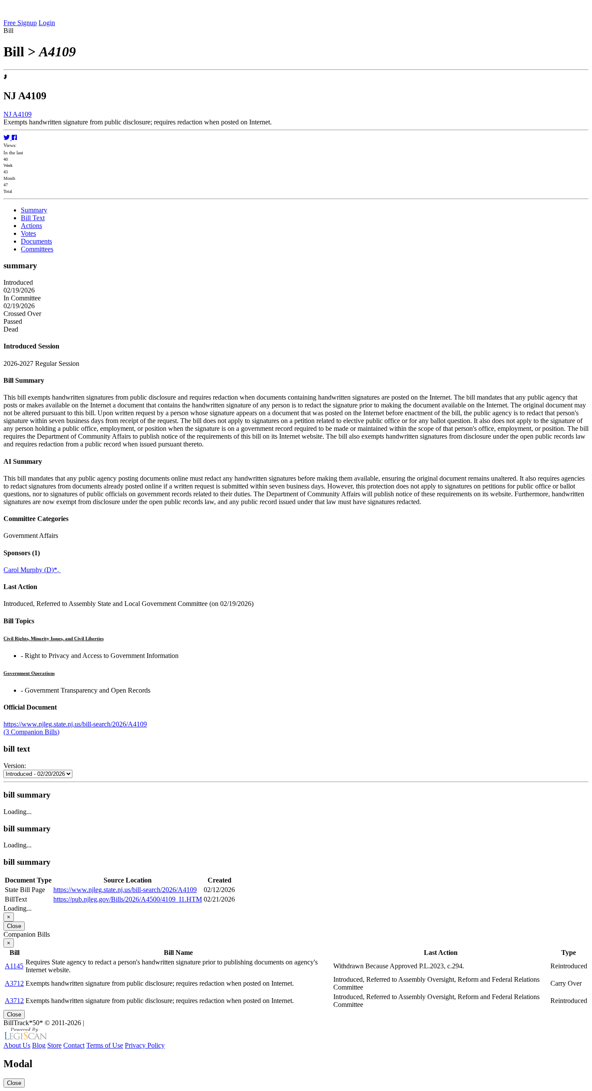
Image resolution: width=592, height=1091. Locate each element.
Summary (34, 210)
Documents (36, 241)
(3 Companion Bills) (31, 732)
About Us (16, 1045)
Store (54, 1045)
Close (14, 926)
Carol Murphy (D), (32, 569)
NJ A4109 (17, 114)
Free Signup (20, 22)
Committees (37, 249)
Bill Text (33, 217)
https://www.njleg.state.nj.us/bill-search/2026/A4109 (75, 724)
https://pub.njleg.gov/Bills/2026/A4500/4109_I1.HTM (127, 899)
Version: (14, 765)
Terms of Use (104, 1045)
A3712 (14, 983)
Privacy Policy (145, 1045)
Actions (31, 225)
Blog (39, 1045)
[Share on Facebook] (14, 137)
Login (47, 22)
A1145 (14, 966)
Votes (28, 233)
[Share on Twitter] (7, 137)
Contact (74, 1045)
